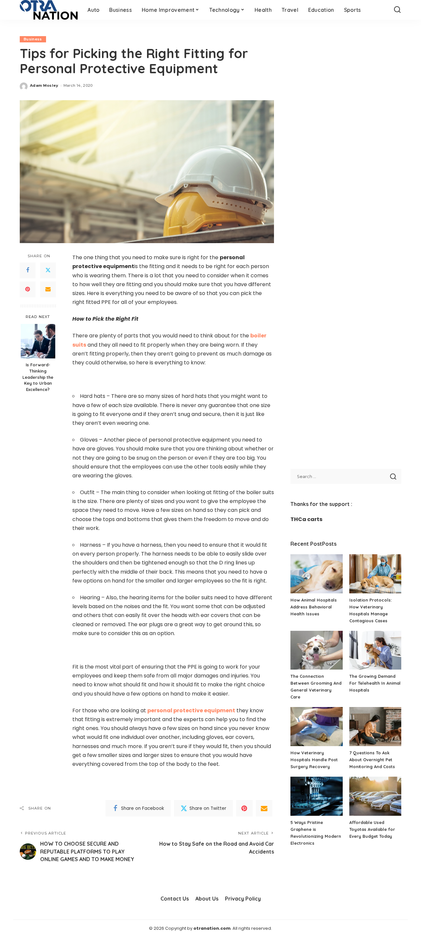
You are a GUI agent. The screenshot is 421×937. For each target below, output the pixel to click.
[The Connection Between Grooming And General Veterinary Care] (316, 650)
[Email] (48, 289)
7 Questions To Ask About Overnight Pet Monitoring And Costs (372, 759)
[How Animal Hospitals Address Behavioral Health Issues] (316, 573)
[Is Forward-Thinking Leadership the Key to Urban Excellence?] (38, 341)
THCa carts (306, 519)
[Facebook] (28, 270)
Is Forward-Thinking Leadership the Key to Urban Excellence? (37, 377)
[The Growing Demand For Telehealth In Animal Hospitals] (375, 650)
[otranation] (49, 10)
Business (33, 39)
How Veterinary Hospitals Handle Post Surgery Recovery (314, 759)
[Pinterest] (28, 289)
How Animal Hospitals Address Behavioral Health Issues (313, 606)
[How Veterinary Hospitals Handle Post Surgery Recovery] (316, 726)
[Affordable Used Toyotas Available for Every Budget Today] (375, 796)
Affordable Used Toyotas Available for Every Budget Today (372, 829)
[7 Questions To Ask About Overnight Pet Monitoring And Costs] (375, 726)
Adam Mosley (44, 85)
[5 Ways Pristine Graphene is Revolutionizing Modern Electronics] (316, 796)
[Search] (397, 10)
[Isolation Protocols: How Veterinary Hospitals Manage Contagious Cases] (375, 573)
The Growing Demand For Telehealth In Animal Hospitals (375, 683)
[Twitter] (48, 270)
